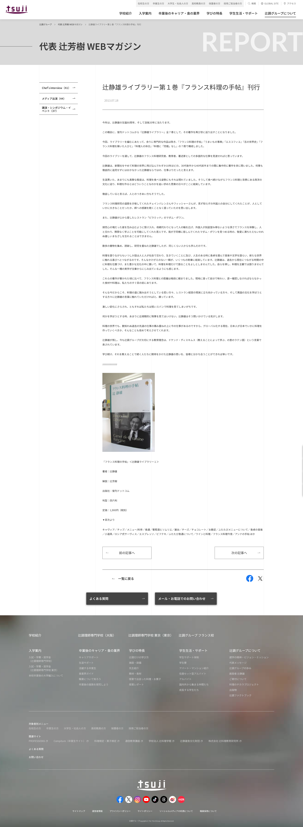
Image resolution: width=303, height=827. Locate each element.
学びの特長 (137, 650)
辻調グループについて (245, 650)
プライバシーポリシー (120, 810)
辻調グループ (45, 24)
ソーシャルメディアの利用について (176, 810)
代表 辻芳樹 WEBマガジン (70, 24)
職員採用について (208, 810)
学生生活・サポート (193, 650)
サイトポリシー (145, 810)
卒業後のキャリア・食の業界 (99, 650)
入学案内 (35, 650)
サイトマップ (78, 810)
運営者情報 (97, 810)
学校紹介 (35, 635)
